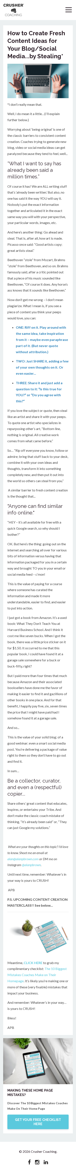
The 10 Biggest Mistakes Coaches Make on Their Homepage (37, 975)
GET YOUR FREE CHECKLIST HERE (38, 1122)
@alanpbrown (31, 865)
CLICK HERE (33, 963)
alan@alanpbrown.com (23, 859)
